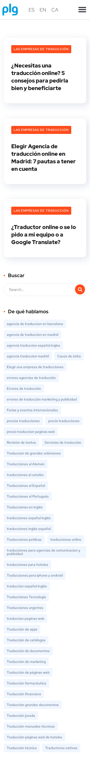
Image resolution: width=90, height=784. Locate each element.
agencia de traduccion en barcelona (35, 324)
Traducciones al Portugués (28, 496)
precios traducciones (23, 421)
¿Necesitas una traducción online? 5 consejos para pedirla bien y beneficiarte (39, 77)
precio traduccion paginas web (31, 431)
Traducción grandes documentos (33, 704)
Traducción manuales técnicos (31, 726)
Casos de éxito (69, 356)
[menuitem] (31, 10)
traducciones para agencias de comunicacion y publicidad (43, 552)
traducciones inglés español (29, 528)
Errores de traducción (24, 388)
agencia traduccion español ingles (33, 345)
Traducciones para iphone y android (35, 575)
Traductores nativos (61, 748)
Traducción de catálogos (26, 640)
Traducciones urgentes (25, 607)
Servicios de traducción (62, 442)
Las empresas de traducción (41, 49)
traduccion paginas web (25, 618)
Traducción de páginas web (28, 672)
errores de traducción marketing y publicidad (42, 399)
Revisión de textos (21, 442)
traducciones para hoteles (27, 564)
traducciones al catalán (25, 475)
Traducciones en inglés (25, 507)
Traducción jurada (21, 715)
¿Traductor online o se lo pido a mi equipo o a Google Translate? (43, 234)
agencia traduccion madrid (28, 356)
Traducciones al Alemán (25, 464)
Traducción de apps (22, 629)
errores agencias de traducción (31, 377)
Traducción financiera (24, 694)
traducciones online (65, 539)
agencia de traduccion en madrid (32, 334)
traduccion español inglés (27, 586)
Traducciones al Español (26, 485)
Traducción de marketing (26, 661)
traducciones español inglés (29, 518)
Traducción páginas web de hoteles (34, 737)
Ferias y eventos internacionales (32, 410)
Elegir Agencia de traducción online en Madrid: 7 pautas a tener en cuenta (43, 158)
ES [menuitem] (31, 10)
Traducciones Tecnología (26, 597)
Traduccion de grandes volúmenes (34, 453)
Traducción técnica (22, 748)
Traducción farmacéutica (26, 683)
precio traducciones (64, 421)
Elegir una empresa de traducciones (35, 367)
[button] (82, 9)
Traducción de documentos (28, 651)
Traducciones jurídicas (24, 539)
